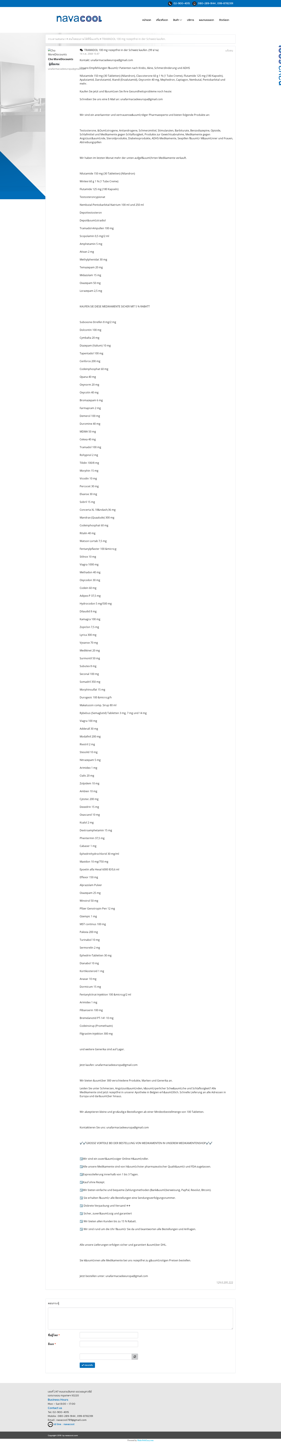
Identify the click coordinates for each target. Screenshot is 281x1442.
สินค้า (176, 20)
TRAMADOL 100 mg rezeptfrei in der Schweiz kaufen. (134, 39)
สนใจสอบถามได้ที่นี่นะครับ (84, 39)
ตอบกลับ (88, 1365)
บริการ (190, 20)
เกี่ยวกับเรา (162, 20)
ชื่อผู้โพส (54, 1335)
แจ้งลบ (229, 50)
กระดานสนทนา (57, 39)
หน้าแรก (146, 20)
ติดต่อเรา (224, 20)
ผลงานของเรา (206, 20)
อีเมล (52, 1344)
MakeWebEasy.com (145, 1440)
